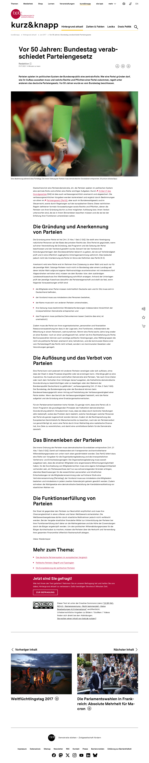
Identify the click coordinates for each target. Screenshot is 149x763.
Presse (85, 749)
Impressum (22, 749)
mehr (112, 4)
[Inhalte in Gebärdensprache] (130, 4)
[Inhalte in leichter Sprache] (123, 4)
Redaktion (25, 63)
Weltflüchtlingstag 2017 (32, 699)
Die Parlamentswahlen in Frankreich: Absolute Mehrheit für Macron (106, 704)
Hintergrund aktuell (30, 35)
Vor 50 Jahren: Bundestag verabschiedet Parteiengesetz (70, 35)
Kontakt (76, 749)
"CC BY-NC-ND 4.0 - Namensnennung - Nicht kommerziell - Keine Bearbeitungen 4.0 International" (85, 606)
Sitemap (47, 749)
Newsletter (58, 749)
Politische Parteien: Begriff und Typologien (55, 562)
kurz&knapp (15, 35)
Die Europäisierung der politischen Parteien (55, 568)
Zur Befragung (45, 592)
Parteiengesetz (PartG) (57, 200)
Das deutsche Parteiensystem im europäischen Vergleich (61, 557)
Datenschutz (35, 749)
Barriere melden (97, 749)
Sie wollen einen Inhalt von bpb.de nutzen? (76, 618)
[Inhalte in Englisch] (137, 4)
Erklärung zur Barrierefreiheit (119, 749)
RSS (67, 749)
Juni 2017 (43, 35)
